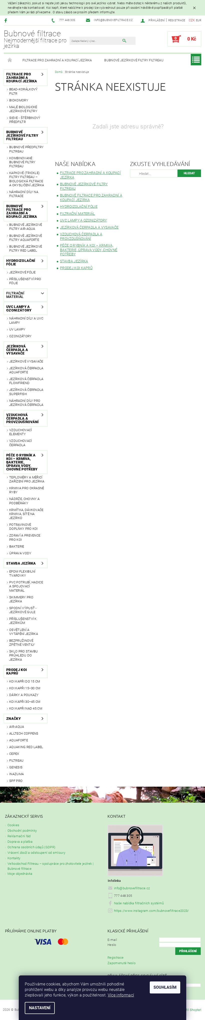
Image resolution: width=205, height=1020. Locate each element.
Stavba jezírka (21, 563)
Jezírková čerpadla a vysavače (17, 349)
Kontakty (14, 858)
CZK (192, 20)
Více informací (121, 995)
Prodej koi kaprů (16, 671)
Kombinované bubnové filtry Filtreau (22, 162)
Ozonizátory (20, 336)
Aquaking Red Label (26, 747)
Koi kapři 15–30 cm (24, 688)
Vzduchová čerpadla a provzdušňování (22, 418)
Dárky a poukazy (24, 695)
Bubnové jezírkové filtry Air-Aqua (25, 227)
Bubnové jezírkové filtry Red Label (25, 248)
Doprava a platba (20, 841)
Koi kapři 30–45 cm (24, 702)
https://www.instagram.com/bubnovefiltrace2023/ (151, 911)
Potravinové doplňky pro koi (23, 527)
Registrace (176, 20)
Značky (13, 719)
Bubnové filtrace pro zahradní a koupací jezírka (21, 211)
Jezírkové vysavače (26, 361)
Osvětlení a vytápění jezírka (23, 632)
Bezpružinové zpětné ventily (22, 642)
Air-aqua (16, 727)
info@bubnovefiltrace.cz (132, 888)
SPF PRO (15, 781)
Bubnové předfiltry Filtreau (26, 149)
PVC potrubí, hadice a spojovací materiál (26, 586)
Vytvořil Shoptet (189, 1010)
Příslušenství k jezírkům (23, 621)
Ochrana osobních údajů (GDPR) (31, 847)
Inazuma (16, 774)
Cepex (14, 754)
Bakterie (16, 546)
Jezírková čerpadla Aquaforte (26, 370)
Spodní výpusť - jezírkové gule (23, 610)
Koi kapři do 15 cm (24, 681)
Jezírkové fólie (22, 272)
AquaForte (18, 740)
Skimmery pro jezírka (21, 599)
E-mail (112, 940)
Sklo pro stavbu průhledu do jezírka (23, 655)
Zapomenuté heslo (122, 963)
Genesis (15, 767)
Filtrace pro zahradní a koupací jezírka (57, 60)
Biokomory (18, 100)
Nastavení (39, 1007)
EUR (198, 20)
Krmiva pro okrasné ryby (26, 490)
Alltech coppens (23, 733)
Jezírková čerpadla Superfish (26, 392)
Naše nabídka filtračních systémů (139, 903)
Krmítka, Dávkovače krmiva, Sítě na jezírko (26, 514)
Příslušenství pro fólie (25, 281)
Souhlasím (165, 987)
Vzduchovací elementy (20, 432)
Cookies (13, 825)
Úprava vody (20, 553)
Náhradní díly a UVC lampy (26, 320)
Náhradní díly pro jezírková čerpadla (26, 403)
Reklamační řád (19, 836)
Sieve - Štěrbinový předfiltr (24, 120)
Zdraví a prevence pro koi (24, 537)
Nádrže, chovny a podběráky (24, 501)
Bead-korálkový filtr (23, 91)
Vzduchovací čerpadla (20, 443)
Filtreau (16, 760)
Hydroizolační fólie (20, 262)
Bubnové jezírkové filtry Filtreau (134, 60)
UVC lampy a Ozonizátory (19, 308)
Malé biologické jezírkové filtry (23, 109)
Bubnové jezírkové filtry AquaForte (25, 238)
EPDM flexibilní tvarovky (22, 573)
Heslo (112, 945)
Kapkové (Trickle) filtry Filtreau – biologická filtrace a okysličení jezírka (26, 179)
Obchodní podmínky (22, 830)
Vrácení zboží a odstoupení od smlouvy (36, 853)
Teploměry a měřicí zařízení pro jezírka (26, 479)
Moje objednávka (20, 874)
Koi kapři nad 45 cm (25, 708)
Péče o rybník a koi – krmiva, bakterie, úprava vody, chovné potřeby (22, 462)
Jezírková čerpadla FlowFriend (26, 381)
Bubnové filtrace (35, 39)
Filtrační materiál (15, 295)
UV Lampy (17, 329)
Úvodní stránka (10, 60)
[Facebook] (6, 20)
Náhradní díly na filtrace (23, 194)
